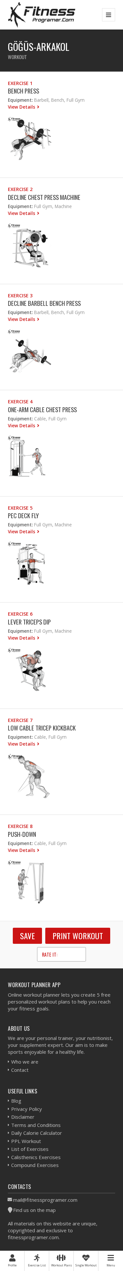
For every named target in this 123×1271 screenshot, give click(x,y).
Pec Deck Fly (23, 515)
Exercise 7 (20, 720)
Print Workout (77, 936)
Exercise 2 (20, 189)
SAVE (27, 936)
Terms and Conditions (36, 1125)
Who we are (24, 1061)
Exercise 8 (20, 826)
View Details (22, 107)
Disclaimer (22, 1116)
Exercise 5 (20, 508)
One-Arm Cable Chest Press (42, 409)
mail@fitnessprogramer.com (45, 1200)
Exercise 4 (20, 401)
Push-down (22, 834)
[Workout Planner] (41, 14)
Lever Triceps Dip (29, 621)
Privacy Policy (26, 1109)
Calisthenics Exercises (36, 1157)
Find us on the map (34, 1210)
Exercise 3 (20, 295)
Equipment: (20, 100)
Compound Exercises (35, 1165)
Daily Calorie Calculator (36, 1133)
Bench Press (23, 90)
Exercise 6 (20, 614)
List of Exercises (30, 1149)
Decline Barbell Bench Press (44, 303)
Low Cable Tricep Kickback (42, 727)
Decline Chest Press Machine (44, 197)
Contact (20, 1070)
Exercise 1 (20, 83)
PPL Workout (26, 1141)
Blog (16, 1100)
